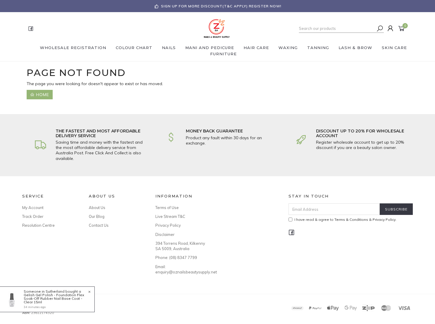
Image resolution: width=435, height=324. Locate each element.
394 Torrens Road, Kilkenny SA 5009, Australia (180, 246)
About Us (97, 207)
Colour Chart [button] (134, 47)
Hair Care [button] (256, 47)
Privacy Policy (168, 225)
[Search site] (380, 28)
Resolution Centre (38, 225)
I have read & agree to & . (345, 219)
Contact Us (99, 225)
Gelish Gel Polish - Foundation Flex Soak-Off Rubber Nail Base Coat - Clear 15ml (54, 298)
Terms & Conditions (351, 219)
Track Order (33, 216)
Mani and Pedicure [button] (209, 47)
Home (42, 94)
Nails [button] (169, 47)
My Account (33, 207)
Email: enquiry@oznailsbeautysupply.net (182, 269)
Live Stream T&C (170, 216)
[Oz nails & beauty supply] (217, 28)
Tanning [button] (318, 47)
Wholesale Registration (73, 47)
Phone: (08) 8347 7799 (176, 257)
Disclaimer (165, 234)
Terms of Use (167, 207)
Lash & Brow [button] (355, 47)
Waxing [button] (288, 47)
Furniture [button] (223, 53)
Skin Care (394, 47)
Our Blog (96, 216)
